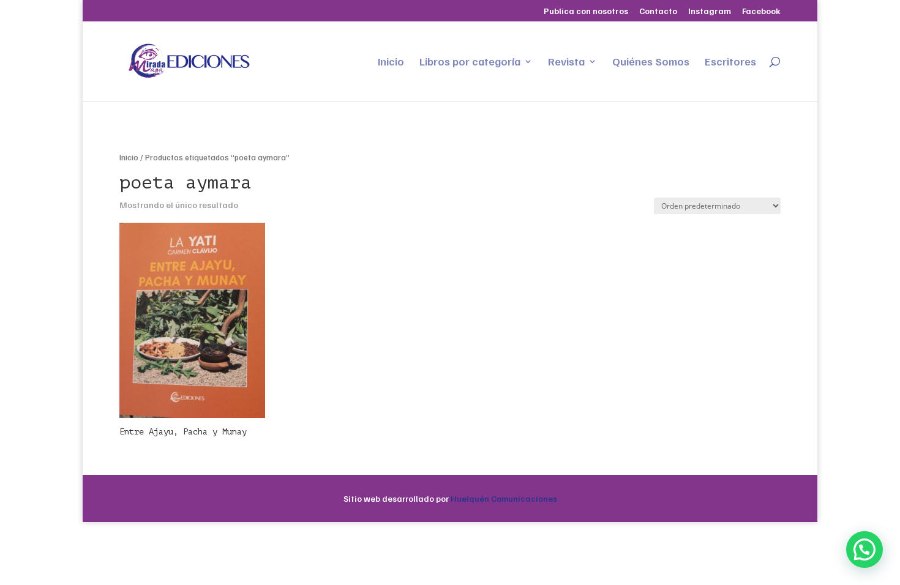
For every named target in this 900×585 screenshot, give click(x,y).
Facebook (761, 11)
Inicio (391, 62)
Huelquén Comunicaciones (504, 498)
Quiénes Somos (650, 62)
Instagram (709, 11)
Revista (566, 62)
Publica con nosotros (586, 11)
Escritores (730, 62)
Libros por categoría (469, 62)
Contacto (658, 11)
